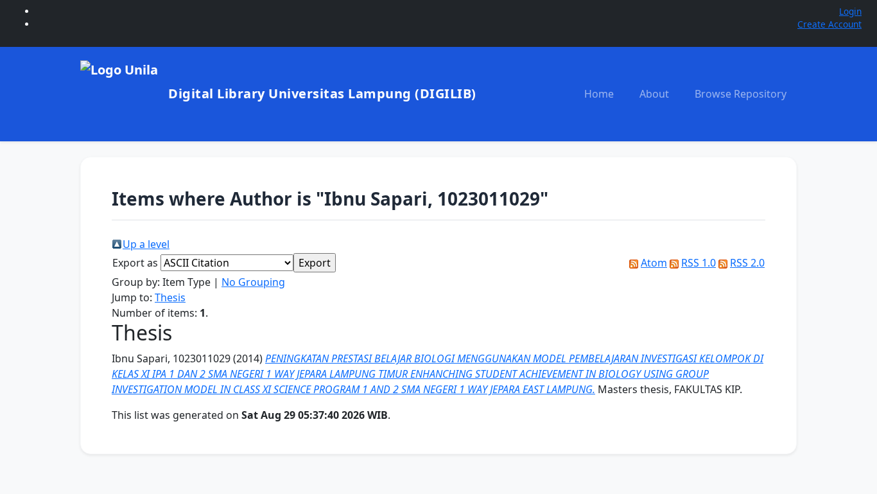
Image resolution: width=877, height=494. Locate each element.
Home (599, 94)
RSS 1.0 (698, 263)
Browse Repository (740, 94)
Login (850, 11)
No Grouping (253, 282)
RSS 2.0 (747, 263)
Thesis (170, 297)
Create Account (829, 24)
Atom (654, 263)
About (654, 94)
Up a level (146, 244)
